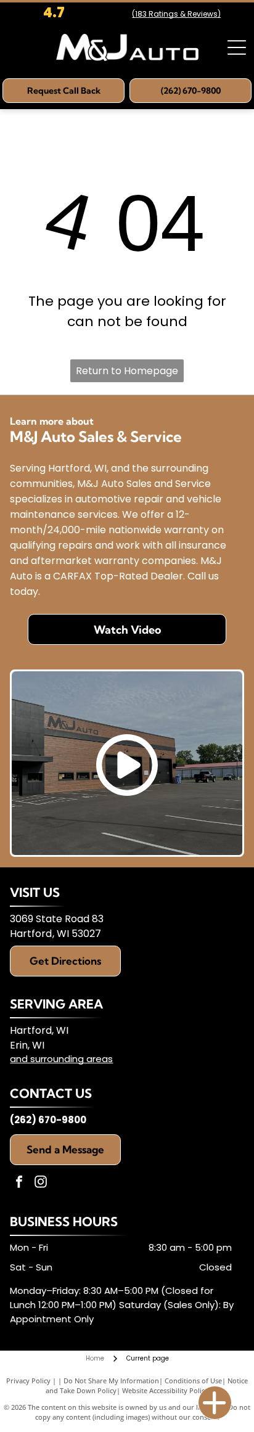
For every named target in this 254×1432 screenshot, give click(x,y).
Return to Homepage (127, 371)
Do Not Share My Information (111, 1380)
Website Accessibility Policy (165, 1390)
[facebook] (19, 1183)
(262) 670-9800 (48, 1119)
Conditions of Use (193, 1380)
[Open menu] (236, 47)
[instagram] (40, 1183)
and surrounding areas (61, 1058)
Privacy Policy (28, 1380)
